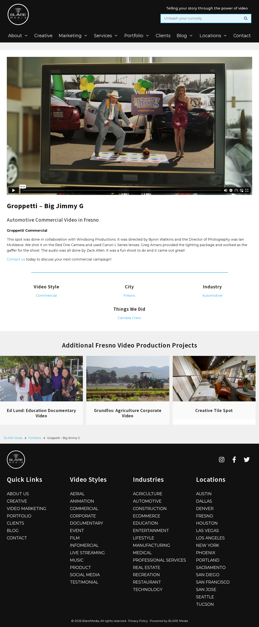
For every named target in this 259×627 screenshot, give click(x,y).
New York (207, 545)
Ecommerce (146, 515)
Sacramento (211, 567)
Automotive (212, 295)
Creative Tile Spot (214, 410)
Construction (150, 508)
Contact (242, 35)
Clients (163, 35)
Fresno (129, 295)
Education (145, 523)
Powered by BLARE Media (169, 621)
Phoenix (205, 552)
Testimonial (84, 582)
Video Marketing (26, 508)
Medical (142, 552)
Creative (43, 35)
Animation (82, 501)
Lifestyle (143, 537)
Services (103, 35)
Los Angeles (210, 537)
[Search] (245, 18)
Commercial (46, 295)
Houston (207, 523)
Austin (204, 493)
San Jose (206, 589)
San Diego (207, 574)
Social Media (85, 574)
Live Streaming (87, 552)
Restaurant (147, 582)
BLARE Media (13, 438)
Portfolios (34, 438)
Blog (182, 35)
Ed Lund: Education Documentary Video (41, 413)
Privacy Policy (138, 621)
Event (77, 530)
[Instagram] (221, 459)
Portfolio (133, 35)
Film (75, 537)
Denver (204, 508)
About (15, 35)
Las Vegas (207, 530)
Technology (147, 589)
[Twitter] (246, 459)
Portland (207, 560)
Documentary (86, 523)
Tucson (205, 604)
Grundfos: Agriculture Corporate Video (128, 413)
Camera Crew (129, 318)
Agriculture (147, 493)
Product (80, 567)
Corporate (83, 515)
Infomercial (84, 545)
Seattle (205, 596)
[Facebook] (234, 459)
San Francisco (213, 582)
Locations (210, 35)
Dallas (204, 501)
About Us (18, 493)
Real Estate (146, 567)
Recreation (146, 574)
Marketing (70, 35)
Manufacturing (151, 545)
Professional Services (159, 560)
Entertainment (151, 530)
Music (76, 560)
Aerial (77, 493)
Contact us (16, 259)
